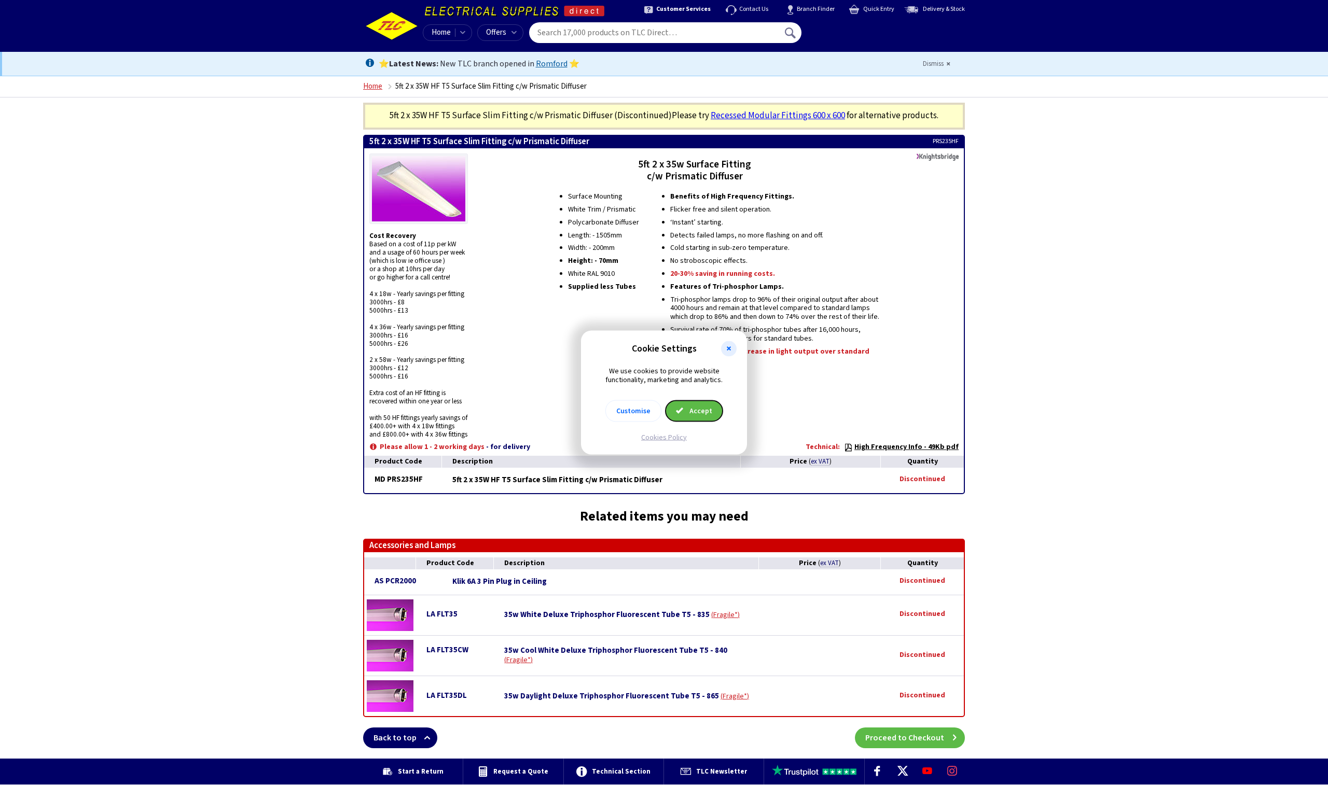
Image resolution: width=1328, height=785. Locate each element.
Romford (552, 63)
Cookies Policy (664, 437)
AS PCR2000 (395, 581)
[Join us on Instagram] (952, 771)
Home (441, 32)
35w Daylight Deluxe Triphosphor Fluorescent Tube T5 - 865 (611, 696)
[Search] (791, 32)
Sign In (856, 29)
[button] (729, 349)
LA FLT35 (442, 614)
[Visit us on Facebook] (877, 771)
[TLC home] (391, 26)
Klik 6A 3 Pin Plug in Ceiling (499, 581)
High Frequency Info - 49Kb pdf (906, 447)
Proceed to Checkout (904, 738)
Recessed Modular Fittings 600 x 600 (778, 115)
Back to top (395, 738)
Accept (700, 410)
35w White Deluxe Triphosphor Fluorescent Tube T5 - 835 (607, 615)
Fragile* (725, 615)
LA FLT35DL (446, 695)
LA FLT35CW (447, 649)
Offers (496, 32)
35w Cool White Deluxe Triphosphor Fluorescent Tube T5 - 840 (615, 650)
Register (849, 36)
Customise (633, 410)
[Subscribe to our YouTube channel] (927, 771)
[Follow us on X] (902, 771)
